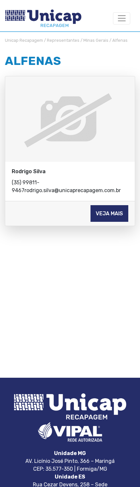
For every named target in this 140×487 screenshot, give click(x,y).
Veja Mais (109, 213)
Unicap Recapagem (24, 40)
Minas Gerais (95, 40)
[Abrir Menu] (121, 18)
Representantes (63, 40)
